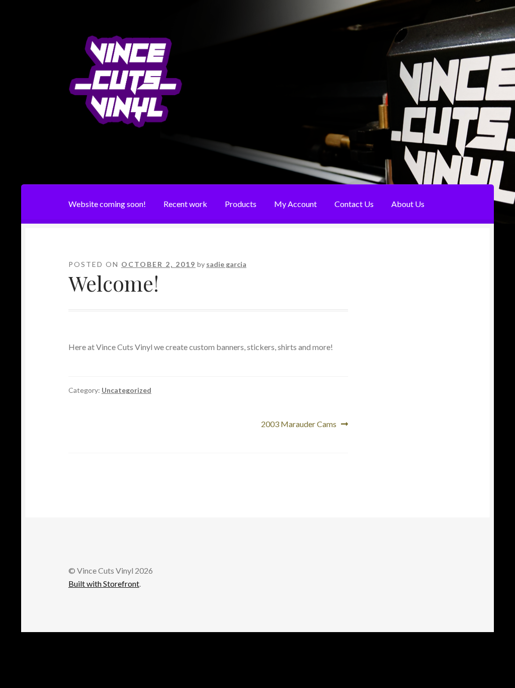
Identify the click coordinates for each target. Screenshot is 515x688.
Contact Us (354, 204)
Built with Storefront (103, 583)
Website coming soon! (107, 204)
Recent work (185, 204)
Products (240, 204)
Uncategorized (126, 390)
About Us (407, 204)
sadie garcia (226, 264)
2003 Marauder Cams (298, 425)
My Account (295, 204)
